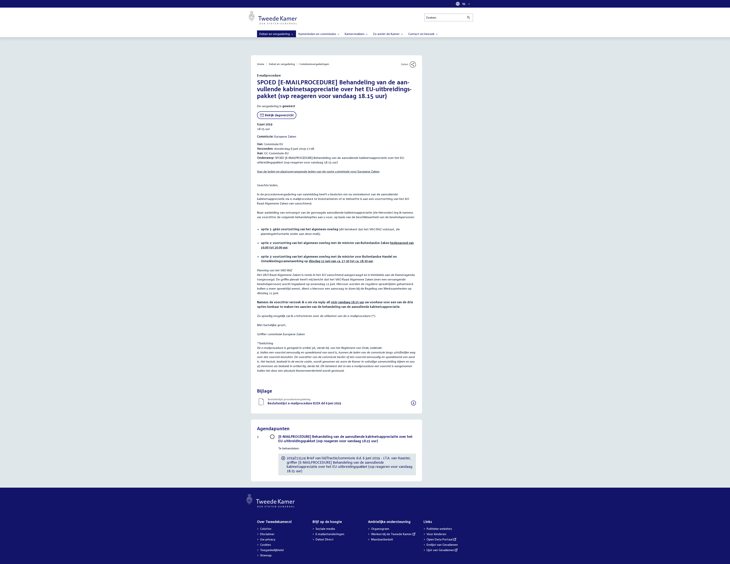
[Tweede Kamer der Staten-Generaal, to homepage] (273, 17)
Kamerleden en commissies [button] (317, 34)
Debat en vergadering (282, 64)
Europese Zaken (285, 136)
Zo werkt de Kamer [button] (386, 34)
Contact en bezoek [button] (421, 34)
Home (260, 64)
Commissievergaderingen (314, 64)
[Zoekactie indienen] (468, 17)
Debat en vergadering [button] (275, 34)
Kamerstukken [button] (355, 34)
